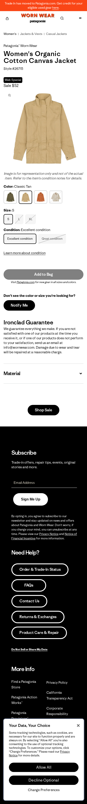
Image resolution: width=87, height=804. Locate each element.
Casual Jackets (56, 34)
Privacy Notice (48, 534)
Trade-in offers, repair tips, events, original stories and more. (43, 464)
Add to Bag (43, 274)
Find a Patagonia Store (23, 684)
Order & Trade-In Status (39, 569)
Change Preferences (44, 790)
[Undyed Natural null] (56, 197)
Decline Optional (44, 780)
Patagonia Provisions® (19, 715)
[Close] (78, 725)
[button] (7, 18)
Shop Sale (43, 410)
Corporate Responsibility (57, 711)
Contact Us (29, 601)
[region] (44, 759)
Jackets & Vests (31, 34)
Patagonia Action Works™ (24, 700)
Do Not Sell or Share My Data (29, 649)
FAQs (28, 585)
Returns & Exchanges (37, 616)
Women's (10, 34)
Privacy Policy (57, 682)
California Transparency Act (59, 695)
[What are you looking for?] (62, 18)
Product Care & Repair (39, 632)
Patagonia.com (26, 282)
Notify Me (19, 305)
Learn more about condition (25, 253)
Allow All (43, 767)
